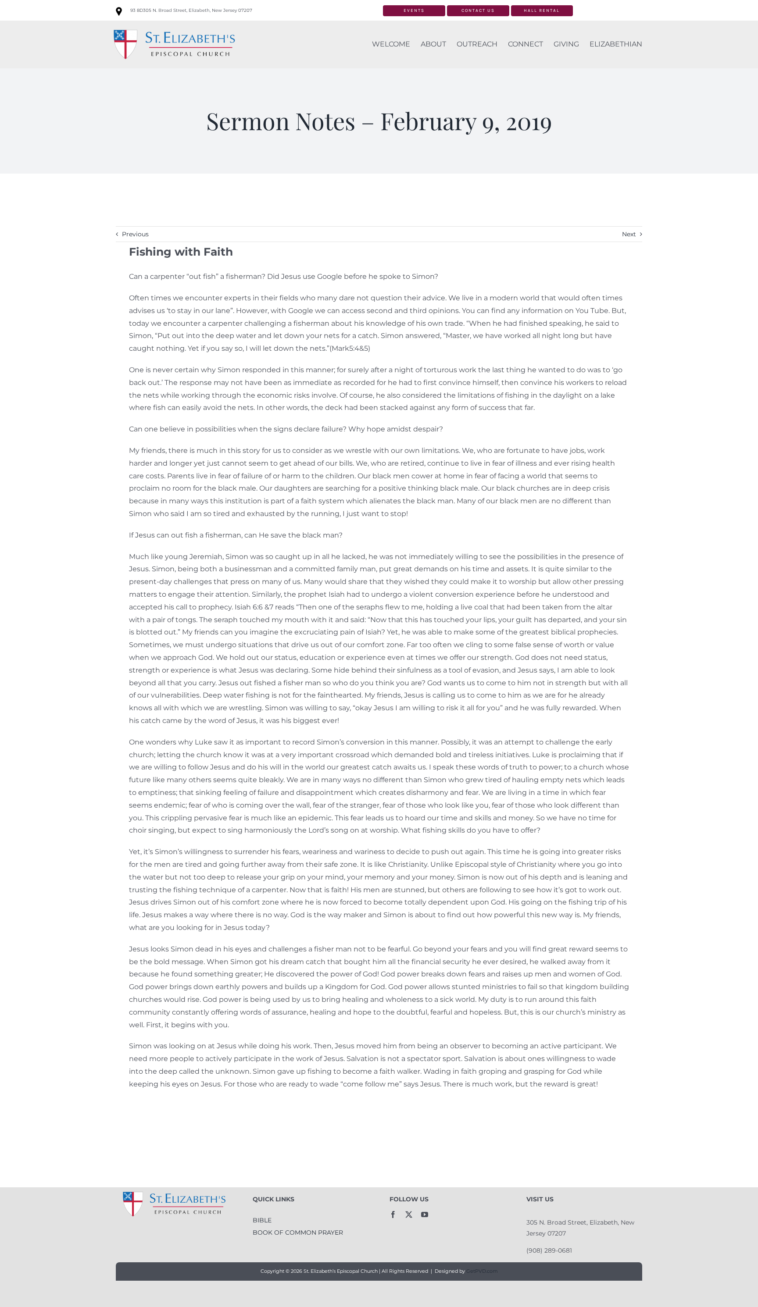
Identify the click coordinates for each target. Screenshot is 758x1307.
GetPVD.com (482, 1271)
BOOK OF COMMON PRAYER (298, 1232)
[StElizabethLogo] (173, 28)
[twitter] (408, 1214)
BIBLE (262, 1220)
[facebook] (393, 1214)
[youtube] (424, 1214)
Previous (135, 234)
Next (629, 234)
